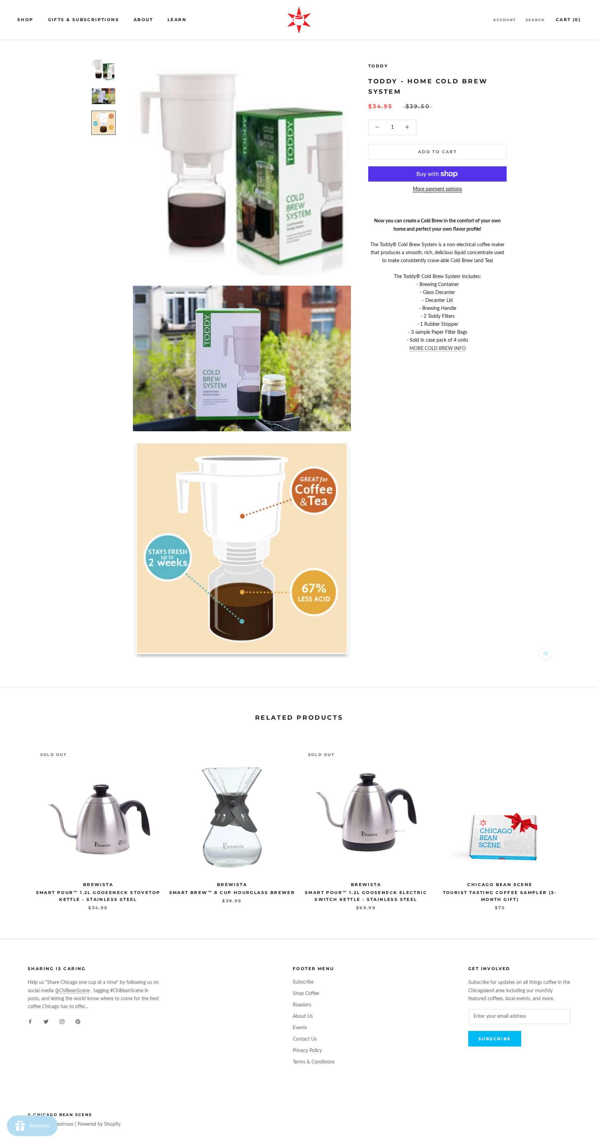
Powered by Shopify (99, 1124)
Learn (177, 19)
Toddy (378, 65)
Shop (25, 19)
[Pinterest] (77, 1022)
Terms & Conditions (314, 1062)
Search (535, 20)
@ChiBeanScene (72, 990)
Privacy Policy (307, 1050)
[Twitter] (46, 1022)
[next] (576, 821)
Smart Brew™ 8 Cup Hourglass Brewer (232, 892)
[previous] (21, 821)
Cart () (568, 19)
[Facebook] (30, 1022)
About (143, 19)
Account (504, 20)
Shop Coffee (306, 993)
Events (300, 1027)
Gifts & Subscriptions (83, 19)
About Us (303, 1016)
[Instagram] (62, 1022)
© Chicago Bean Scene (60, 1114)
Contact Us (305, 1039)
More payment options (437, 189)
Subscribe (303, 982)
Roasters (302, 1005)
